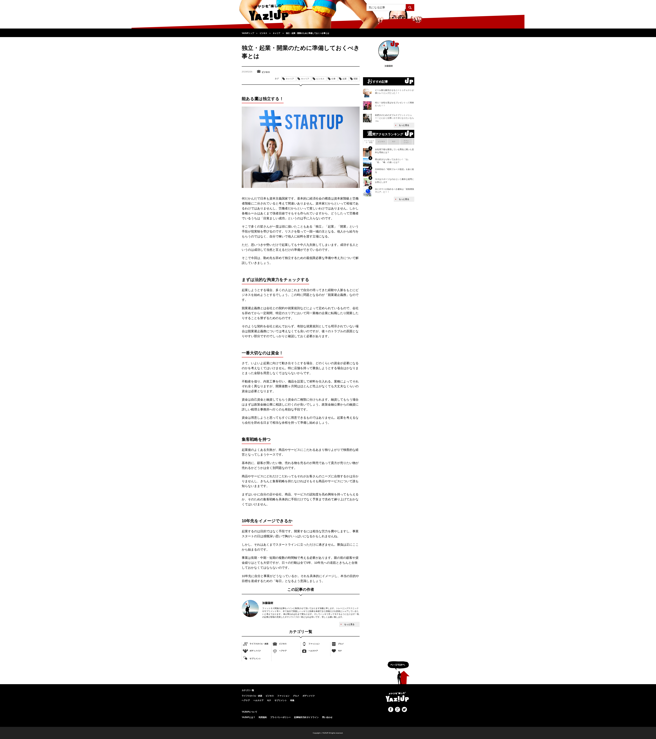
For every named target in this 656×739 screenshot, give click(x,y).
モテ (340, 651)
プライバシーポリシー (280, 717)
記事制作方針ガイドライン (306, 717)
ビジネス (283, 644)
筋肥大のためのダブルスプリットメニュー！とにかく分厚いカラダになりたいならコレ (394, 118)
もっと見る (349, 624)
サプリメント (255, 658)
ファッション (314, 644)
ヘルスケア (313, 651)
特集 (292, 700)
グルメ (341, 644)
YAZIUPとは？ (248, 717)
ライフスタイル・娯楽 (259, 644)
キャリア (290, 79)
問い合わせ (327, 717)
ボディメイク (255, 651)
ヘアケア (283, 651)
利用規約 (263, 717)
